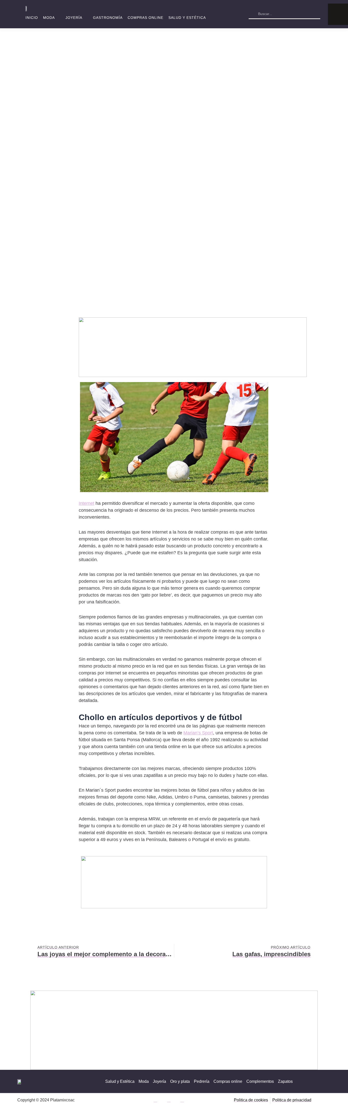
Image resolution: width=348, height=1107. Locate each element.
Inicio (31, 18)
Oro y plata (180, 1081)
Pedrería (201, 1081)
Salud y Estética (187, 18)
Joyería (73, 18)
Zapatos (285, 1081)
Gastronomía (108, 18)
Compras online (145, 18)
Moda (49, 18)
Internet (86, 503)
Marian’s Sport (198, 732)
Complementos (260, 1081)
